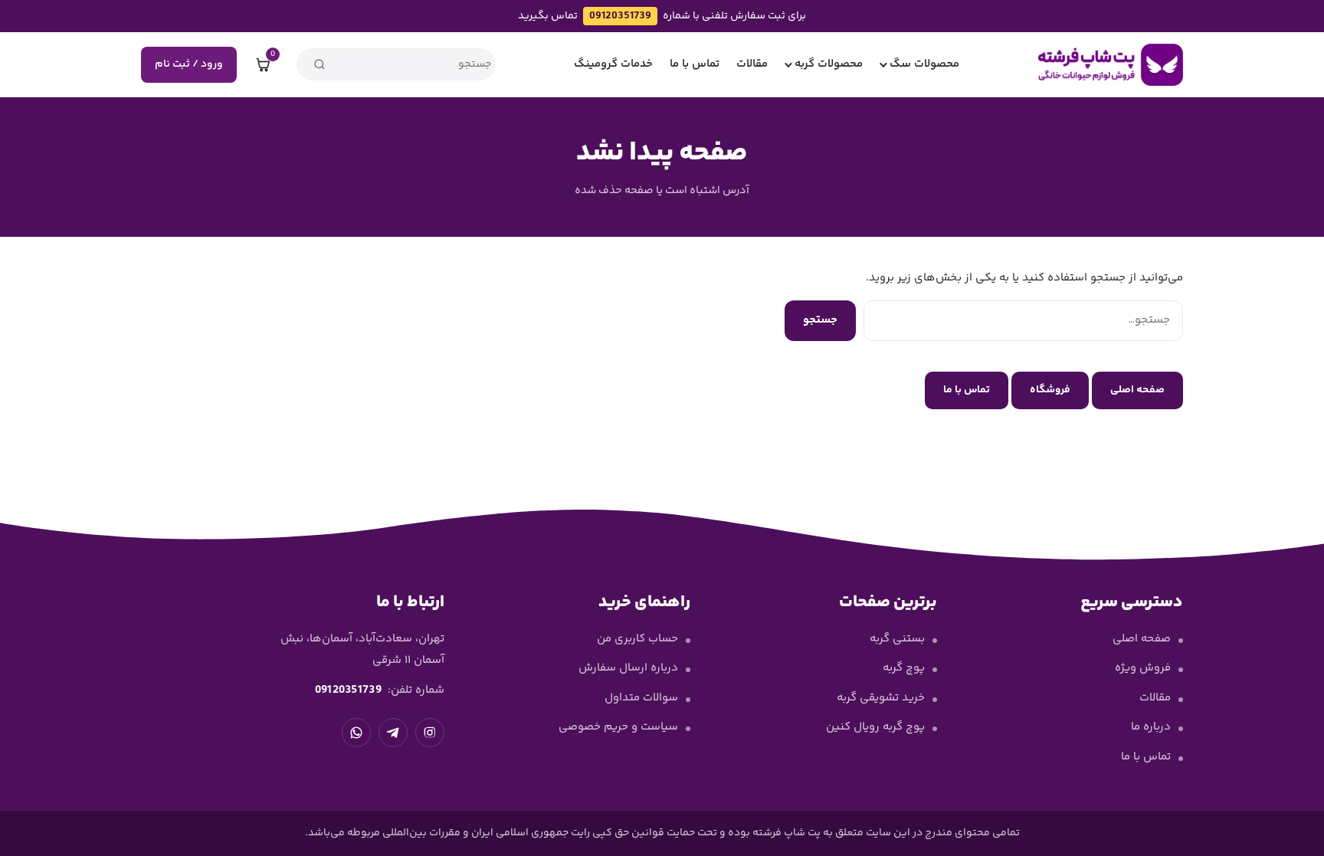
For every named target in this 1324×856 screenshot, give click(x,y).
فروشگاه (1050, 390)
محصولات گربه (829, 64)
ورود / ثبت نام (189, 64)
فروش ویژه (1143, 668)
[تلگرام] (393, 732)
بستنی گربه (897, 639)
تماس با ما (694, 64)
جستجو (820, 320)
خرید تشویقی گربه (881, 698)
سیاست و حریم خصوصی (618, 727)
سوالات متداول (641, 698)
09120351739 (620, 16)
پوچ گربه (904, 668)
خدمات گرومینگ (613, 64)
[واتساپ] (356, 732)
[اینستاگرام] (429, 732)
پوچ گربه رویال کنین (875, 727)
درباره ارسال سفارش (628, 668)
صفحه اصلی (1137, 390)
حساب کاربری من (637, 639)
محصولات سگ (924, 64)
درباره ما (1151, 727)
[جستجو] (319, 64)
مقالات (752, 64)
